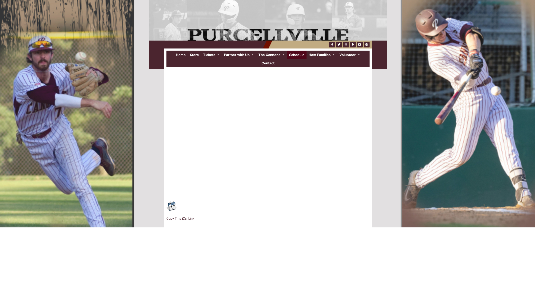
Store (194, 55)
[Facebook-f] (332, 44)
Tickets (209, 55)
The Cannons (269, 55)
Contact (268, 63)
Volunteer (347, 55)
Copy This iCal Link (180, 219)
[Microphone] (353, 44)
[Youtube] (360, 44)
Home (181, 55)
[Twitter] (339, 44)
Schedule (296, 55)
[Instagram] (346, 44)
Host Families (320, 55)
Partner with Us (237, 55)
